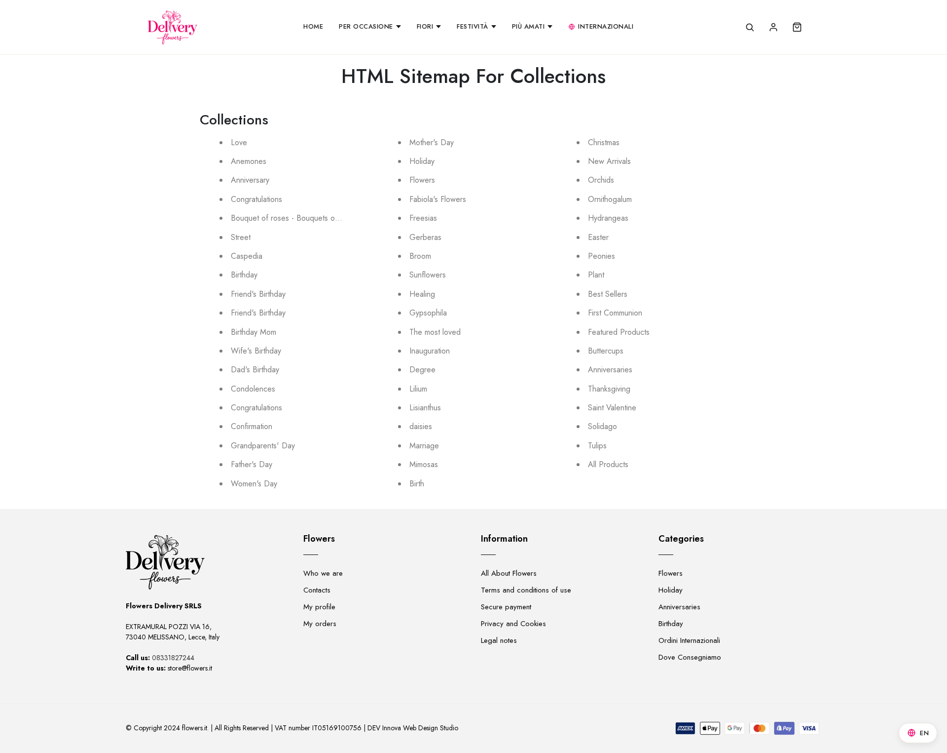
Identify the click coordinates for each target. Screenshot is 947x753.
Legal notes (499, 640)
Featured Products (619, 332)
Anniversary (250, 180)
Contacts (316, 590)
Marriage (424, 445)
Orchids (601, 180)
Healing (422, 294)
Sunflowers (427, 274)
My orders (319, 623)
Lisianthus (425, 407)
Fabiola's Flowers (437, 199)
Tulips (597, 445)
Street (241, 237)
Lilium (418, 389)
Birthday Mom (253, 332)
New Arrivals (609, 161)
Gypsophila (428, 312)
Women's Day (254, 483)
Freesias (423, 218)
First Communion (615, 312)
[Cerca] (750, 27)
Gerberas (425, 237)
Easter (598, 237)
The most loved (435, 332)
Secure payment (506, 606)
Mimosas (423, 464)
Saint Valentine (612, 407)
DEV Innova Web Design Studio (412, 728)
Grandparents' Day (263, 445)
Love (239, 142)
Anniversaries (610, 369)
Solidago (602, 426)
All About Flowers (509, 573)
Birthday (244, 274)
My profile (319, 606)
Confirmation (251, 426)
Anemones (248, 161)
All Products (608, 464)
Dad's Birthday (255, 369)
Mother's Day (431, 142)
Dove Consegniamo (689, 657)
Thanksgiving (609, 389)
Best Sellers (607, 294)
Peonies (601, 256)
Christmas (603, 142)
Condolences (253, 389)
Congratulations (256, 199)
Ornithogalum (610, 199)
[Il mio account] (773, 27)
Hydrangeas (608, 218)
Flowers (422, 180)
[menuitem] (313, 27)
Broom (420, 256)
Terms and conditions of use (526, 590)
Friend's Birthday (258, 294)
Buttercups (605, 351)
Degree (422, 369)
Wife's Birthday (256, 351)
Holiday (422, 161)
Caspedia (246, 256)
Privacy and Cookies (513, 623)
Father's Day (251, 464)
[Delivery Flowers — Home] (172, 27)
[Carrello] (797, 27)
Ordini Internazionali (689, 640)
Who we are (323, 573)
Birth (416, 483)
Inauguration (429, 351)
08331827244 (173, 658)
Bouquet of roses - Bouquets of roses (294, 218)
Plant (596, 274)
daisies (420, 426)
